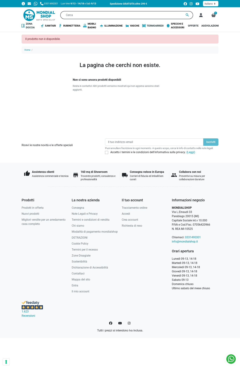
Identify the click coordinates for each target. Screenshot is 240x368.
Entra (75, 285)
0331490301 (193, 237)
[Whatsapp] (35, 3)
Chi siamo (78, 225)
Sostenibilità (79, 261)
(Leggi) (190, 152)
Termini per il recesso (85, 249)
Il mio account (80, 291)
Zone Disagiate (81, 255)
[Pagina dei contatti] (23, 3)
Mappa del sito (81, 279)
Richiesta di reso (132, 225)
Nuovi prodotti (30, 213)
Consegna (78, 207)
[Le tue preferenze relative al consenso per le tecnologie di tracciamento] (6, 362)
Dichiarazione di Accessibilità (90, 267)
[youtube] (197, 3)
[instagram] (191, 3)
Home (27, 50)
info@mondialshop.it (185, 241)
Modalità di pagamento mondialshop (95, 231)
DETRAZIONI (79, 237)
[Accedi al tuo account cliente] (201, 15)
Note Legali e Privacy (85, 213)
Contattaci (78, 273)
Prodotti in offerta (33, 207)
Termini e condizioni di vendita (90, 219)
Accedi (126, 213)
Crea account (130, 219)
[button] (213, 15)
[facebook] (185, 3)
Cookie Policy (80, 243)
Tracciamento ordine (134, 207)
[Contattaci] (29, 3)
